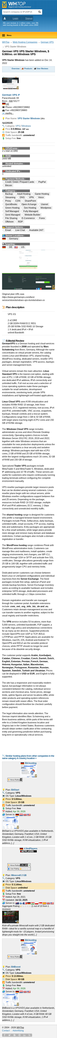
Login (15, 18)
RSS (29, 1035)
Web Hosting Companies (25, 42)
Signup (28, 18)
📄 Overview (14, 69)
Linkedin (24, 1035)
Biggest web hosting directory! (19, 7)
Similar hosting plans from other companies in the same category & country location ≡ (28, 757)
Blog (14, 1035)
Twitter (9, 1035)
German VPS (47, 42)
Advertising (18, 1030)
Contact (6, 1030)
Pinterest (19, 1035)
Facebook (4, 1035)
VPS (17, 126)
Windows (26, 126)
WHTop (5, 42)
